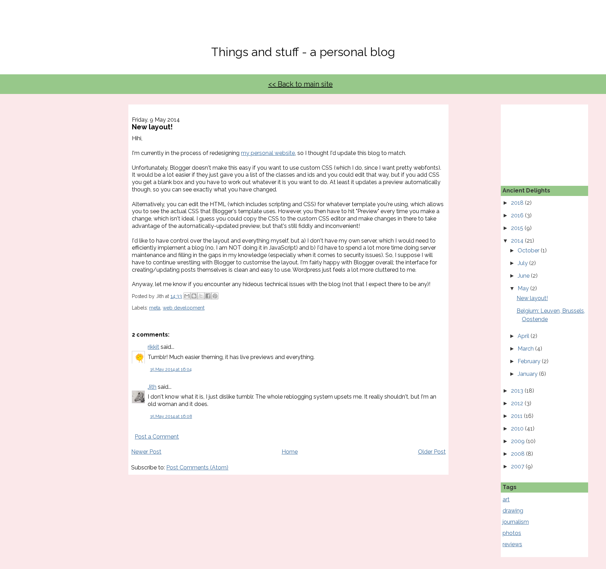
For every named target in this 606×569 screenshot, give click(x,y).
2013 (518, 390)
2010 (518, 428)
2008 (518, 454)
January (528, 374)
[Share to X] (200, 295)
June (524, 275)
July (523, 263)
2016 (518, 215)
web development (183, 308)
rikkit (153, 347)
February (530, 361)
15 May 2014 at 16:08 (171, 416)
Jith (152, 387)
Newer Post (146, 451)
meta (154, 308)
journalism (516, 522)
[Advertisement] (538, 139)
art (506, 499)
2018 (518, 202)
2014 (518, 240)
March (526, 348)
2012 (518, 403)
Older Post (432, 451)
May (524, 288)
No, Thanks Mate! (303, 27)
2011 (517, 416)
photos (512, 533)
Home (290, 451)
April (524, 336)
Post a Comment (157, 436)
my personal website (268, 153)
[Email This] (186, 295)
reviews (512, 544)
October (529, 250)
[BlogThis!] (193, 295)
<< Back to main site (300, 84)
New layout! (532, 298)
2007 (518, 466)
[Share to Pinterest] (214, 295)
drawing (513, 510)
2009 (518, 441)
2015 (518, 228)
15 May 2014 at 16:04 (170, 369)
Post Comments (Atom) (197, 467)
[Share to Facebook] (207, 295)
